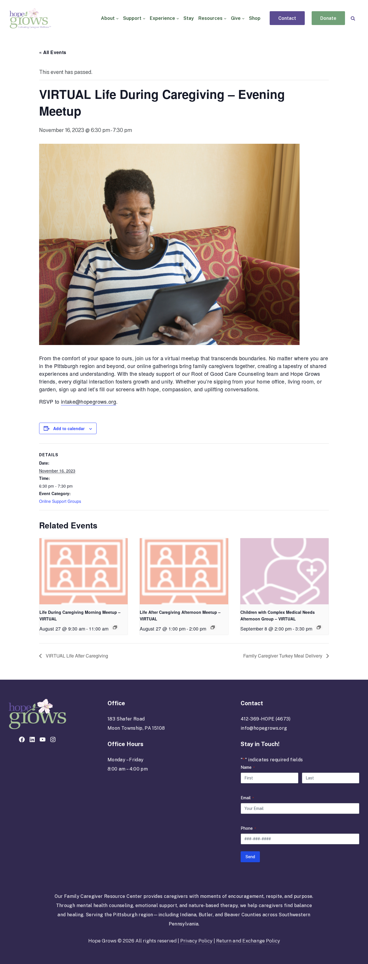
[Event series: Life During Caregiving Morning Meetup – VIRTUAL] (115, 627)
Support (132, 18)
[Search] (352, 18)
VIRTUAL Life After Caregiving (76, 655)
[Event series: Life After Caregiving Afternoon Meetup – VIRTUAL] (213, 627)
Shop (254, 18)
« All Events (52, 52)
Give (236, 18)
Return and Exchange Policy (248, 941)
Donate (328, 18)
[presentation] (83, 571)
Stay (188, 18)
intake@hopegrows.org (88, 401)
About (108, 18)
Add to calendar (69, 428)
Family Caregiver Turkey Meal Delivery (283, 655)
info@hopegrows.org (264, 728)
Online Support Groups (60, 501)
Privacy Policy (196, 941)
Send (250, 856)
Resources (210, 18)
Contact (287, 18)
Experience (162, 18)
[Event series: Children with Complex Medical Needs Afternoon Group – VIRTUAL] (319, 627)
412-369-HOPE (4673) (266, 719)
